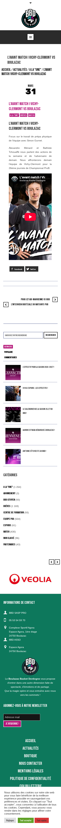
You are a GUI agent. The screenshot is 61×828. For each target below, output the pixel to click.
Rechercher (51, 335)
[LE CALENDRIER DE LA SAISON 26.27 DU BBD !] (13, 414)
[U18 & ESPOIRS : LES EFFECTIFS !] (13, 393)
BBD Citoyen (9, 499)
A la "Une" (35, 70)
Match (32, 115)
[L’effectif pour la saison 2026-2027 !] (13, 372)
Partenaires (9, 544)
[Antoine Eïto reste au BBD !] (13, 456)
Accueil (6, 70)
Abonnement (9, 493)
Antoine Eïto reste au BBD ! (34, 451)
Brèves (23, 115)
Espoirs (7, 525)
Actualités (20, 70)
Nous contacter (30, 763)
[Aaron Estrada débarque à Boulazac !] (13, 435)
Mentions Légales (30, 771)
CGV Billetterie (30, 786)
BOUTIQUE (30, 756)
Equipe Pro (8, 519)
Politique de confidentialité (30, 779)
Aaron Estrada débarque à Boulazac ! (39, 430)
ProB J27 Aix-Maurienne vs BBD (35, 299)
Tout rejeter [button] (42, 820)
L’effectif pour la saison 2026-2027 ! (38, 367)
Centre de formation (13, 512)
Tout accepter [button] (26, 820)
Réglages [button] (10, 820)
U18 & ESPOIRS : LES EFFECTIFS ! (35, 388)
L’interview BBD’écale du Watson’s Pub (29, 304)
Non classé (8, 538)
